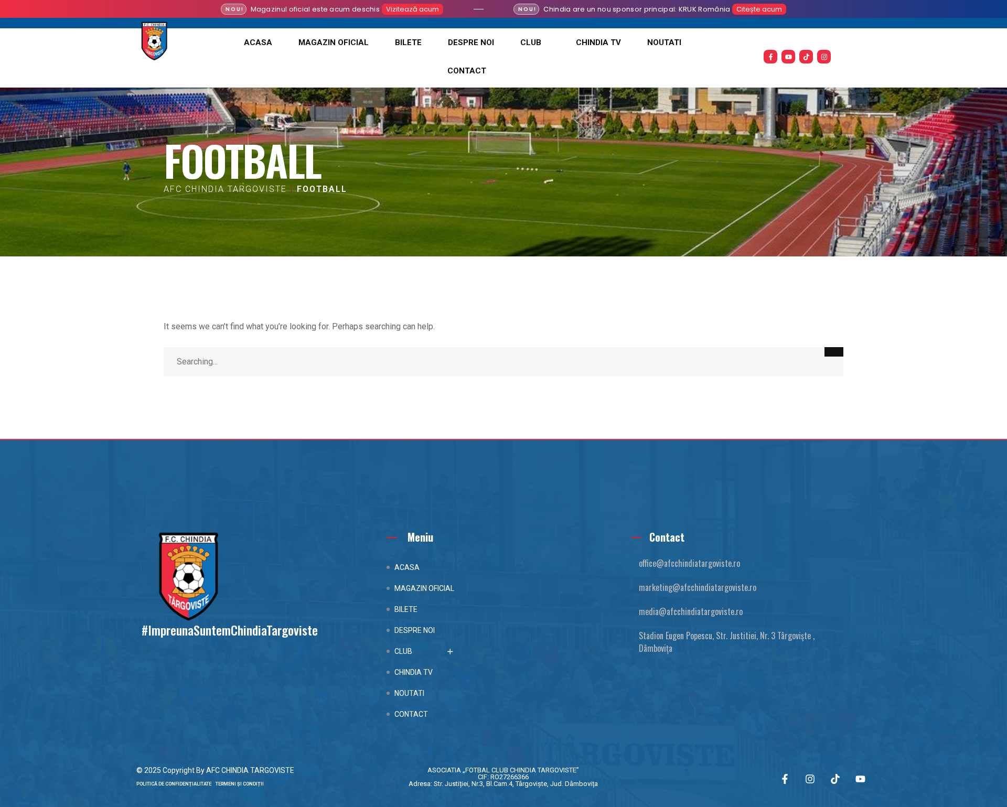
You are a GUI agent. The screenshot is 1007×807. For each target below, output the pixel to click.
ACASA (258, 42)
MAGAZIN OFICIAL (333, 42)
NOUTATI (664, 42)
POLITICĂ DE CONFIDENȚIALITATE (176, 784)
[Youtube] (788, 56)
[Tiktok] (806, 56)
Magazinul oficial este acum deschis (315, 9)
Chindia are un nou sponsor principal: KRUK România (636, 9)
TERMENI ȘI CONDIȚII (240, 784)
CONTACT (466, 71)
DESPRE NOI (471, 42)
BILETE (408, 42)
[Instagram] (824, 56)
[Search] (833, 352)
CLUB (530, 42)
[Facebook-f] (770, 56)
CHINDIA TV (598, 42)
